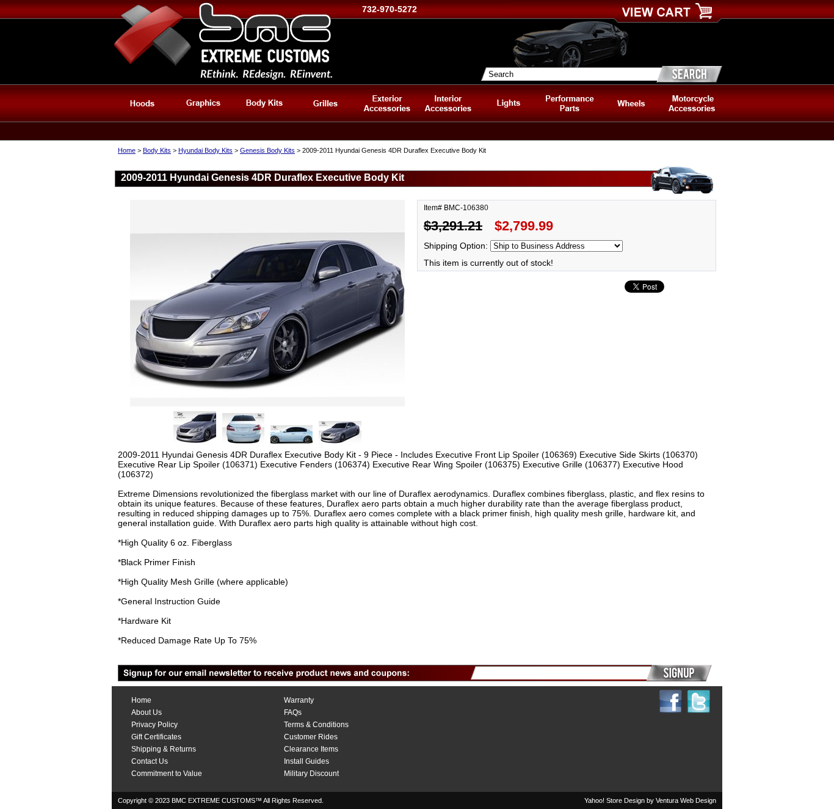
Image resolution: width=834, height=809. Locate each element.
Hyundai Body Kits (205, 150)
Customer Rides (311, 737)
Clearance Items (311, 749)
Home (127, 150)
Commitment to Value (166, 773)
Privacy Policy (154, 724)
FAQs (293, 712)
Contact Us (149, 761)
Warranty (299, 700)
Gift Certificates (156, 737)
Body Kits (157, 150)
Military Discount (311, 773)
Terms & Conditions (316, 724)
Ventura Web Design (686, 800)
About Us (146, 712)
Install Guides (306, 761)
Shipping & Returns (163, 749)
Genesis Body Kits (267, 150)
